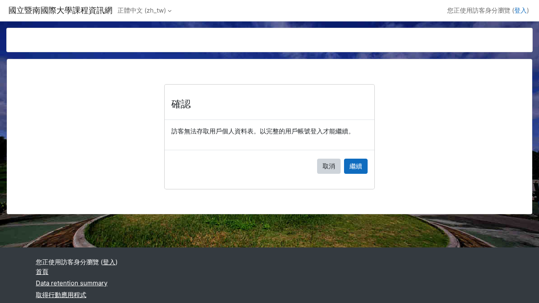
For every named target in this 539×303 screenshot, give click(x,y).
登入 (520, 10)
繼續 (356, 166)
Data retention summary (71, 283)
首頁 (42, 272)
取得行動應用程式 (61, 295)
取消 (329, 166)
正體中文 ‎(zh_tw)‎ (141, 10)
